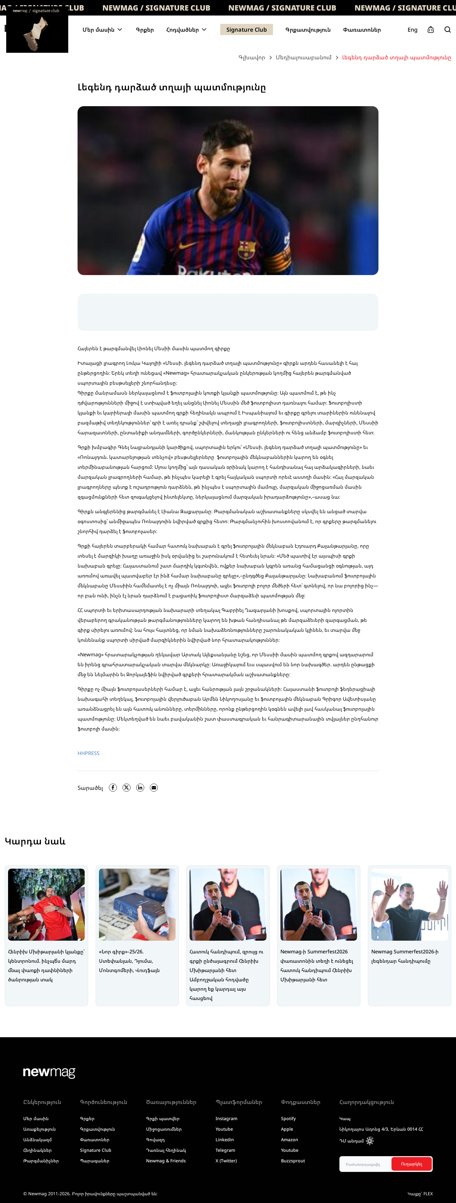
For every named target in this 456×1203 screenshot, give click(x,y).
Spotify (288, 1118)
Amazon (289, 1139)
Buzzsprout (293, 1161)
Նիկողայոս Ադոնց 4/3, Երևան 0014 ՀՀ (381, 1129)
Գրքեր (145, 29)
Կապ (345, 1118)
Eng (413, 29)
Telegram (225, 1150)
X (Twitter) (226, 1161)
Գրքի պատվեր (163, 1118)
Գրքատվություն (308, 29)
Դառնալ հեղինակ (166, 1150)
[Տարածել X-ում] (126, 787)
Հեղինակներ (37, 1150)
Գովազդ (155, 1139)
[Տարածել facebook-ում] (113, 787)
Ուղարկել (411, 1164)
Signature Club (246, 29)
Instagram (226, 1118)
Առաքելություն (39, 1129)
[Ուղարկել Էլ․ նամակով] (154, 787)
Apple (287, 1129)
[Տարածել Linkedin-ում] (140, 787)
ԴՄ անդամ (351, 1141)
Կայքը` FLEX (420, 1193)
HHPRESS (89, 753)
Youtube (224, 1129)
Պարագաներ (95, 1161)
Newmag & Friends (166, 1161)
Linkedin (225, 1139)
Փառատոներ (362, 29)
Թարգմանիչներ (41, 1161)
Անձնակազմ (37, 1139)
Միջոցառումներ (164, 1129)
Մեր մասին (36, 1118)
